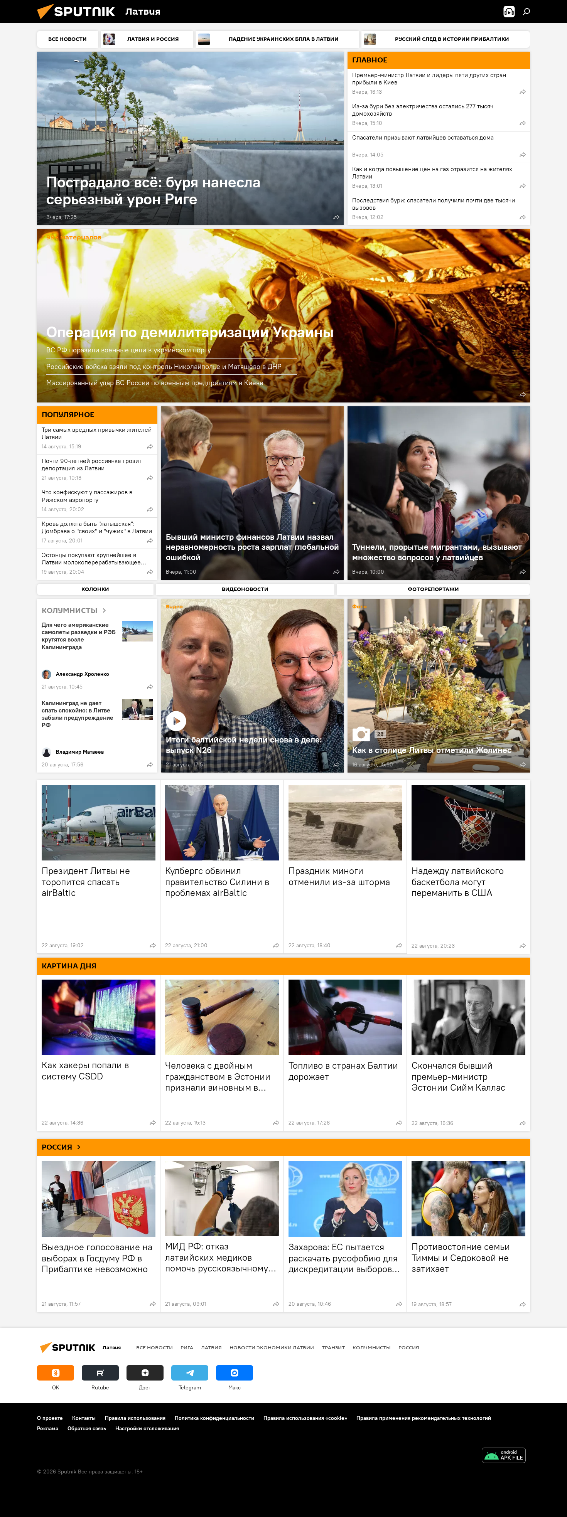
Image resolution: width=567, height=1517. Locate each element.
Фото (359, 607)
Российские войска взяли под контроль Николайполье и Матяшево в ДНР (164, 366)
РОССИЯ (57, 1147)
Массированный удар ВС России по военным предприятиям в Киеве (154, 382)
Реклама (47, 1428)
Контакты (84, 1417)
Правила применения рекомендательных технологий (423, 1417)
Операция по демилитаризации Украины (283, 315)
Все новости (154, 1347)
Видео (174, 607)
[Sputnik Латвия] (79, 21)
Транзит (333, 1347)
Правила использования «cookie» (305, 1417)
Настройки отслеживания (147, 1428)
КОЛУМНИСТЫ (70, 610)
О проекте (50, 1417)
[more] (336, 217)
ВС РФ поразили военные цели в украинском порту (128, 349)
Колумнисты (372, 1347)
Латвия (211, 1347)
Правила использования (135, 1417)
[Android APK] (504, 1456)
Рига (187, 1347)
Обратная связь (87, 1428)
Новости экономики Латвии (272, 1347)
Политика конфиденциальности (214, 1417)
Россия (408, 1347)
